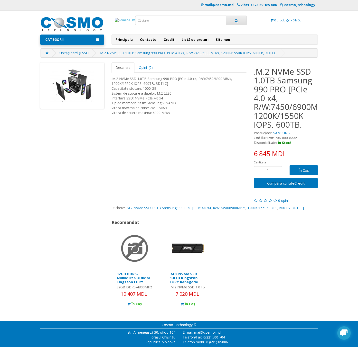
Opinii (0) (146, 67)
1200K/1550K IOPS (262, 207)
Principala (124, 39)
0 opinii (283, 200)
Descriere (123, 67)
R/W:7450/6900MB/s (229, 207)
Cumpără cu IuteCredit (286, 183)
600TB (284, 207)
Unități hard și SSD (74, 53)
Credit (169, 39)
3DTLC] (298, 207)
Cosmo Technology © (179, 324)
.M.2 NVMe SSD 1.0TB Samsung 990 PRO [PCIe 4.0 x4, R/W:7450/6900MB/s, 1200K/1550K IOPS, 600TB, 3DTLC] (188, 53)
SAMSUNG (281, 133)
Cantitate (260, 162)
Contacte (148, 39)
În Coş (304, 170)
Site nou (223, 39)
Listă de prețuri (195, 39)
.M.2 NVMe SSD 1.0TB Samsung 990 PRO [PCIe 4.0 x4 (168, 207)
